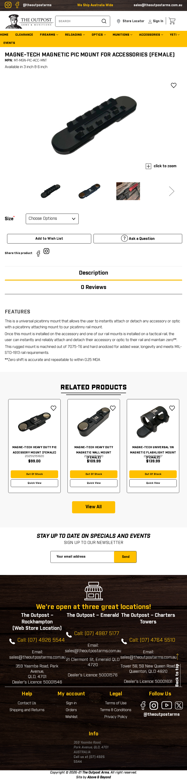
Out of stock (34, 474)
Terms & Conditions (115, 710)
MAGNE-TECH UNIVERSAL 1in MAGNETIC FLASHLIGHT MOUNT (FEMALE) (153, 452)
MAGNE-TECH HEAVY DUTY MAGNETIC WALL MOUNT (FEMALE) (93, 452)
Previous (19, 191)
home (4, 34)
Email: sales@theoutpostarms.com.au (37, 655)
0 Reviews (93, 287)
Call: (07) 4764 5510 (152, 640)
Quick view (35, 483)
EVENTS (9, 43)
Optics (97, 34)
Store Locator (133, 21)
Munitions (121, 34)
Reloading (73, 34)
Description (93, 273)
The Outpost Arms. (96, 772)
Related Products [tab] (93, 387)
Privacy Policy (115, 717)
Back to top (177, 675)
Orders (71, 710)
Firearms (47, 34)
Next (168, 191)
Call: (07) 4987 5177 (96, 633)
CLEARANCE (24, 34)
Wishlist (71, 717)
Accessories (149, 34)
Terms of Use (116, 703)
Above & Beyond (99, 777)
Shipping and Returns (27, 710)
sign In (158, 21)
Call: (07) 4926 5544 (41, 640)
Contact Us (27, 703)
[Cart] (173, 21)
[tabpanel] (34, 446)
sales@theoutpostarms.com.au (158, 5)
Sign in (71, 703)
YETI (173, 34)
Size (10, 218)
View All (94, 507)
